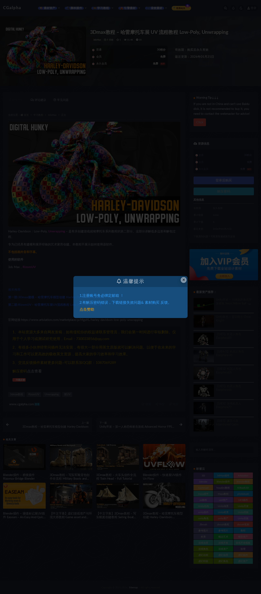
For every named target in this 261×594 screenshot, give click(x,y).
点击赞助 (87, 309)
